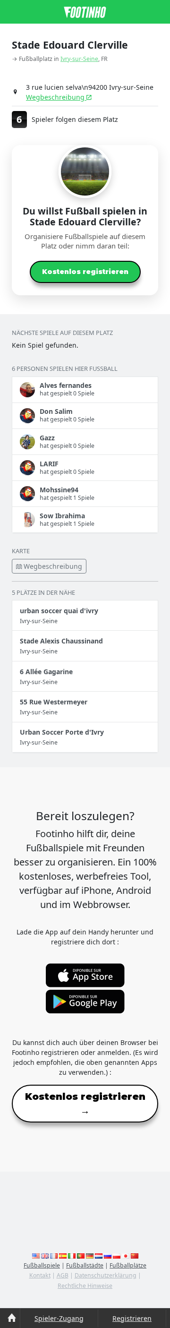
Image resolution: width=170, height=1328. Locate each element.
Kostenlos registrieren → (85, 1103)
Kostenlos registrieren (85, 271)
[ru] (107, 1255)
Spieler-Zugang (59, 1318)
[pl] (116, 1255)
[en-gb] (45, 1255)
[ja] (125, 1255)
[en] (36, 1255)
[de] (90, 1255)
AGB (62, 1275)
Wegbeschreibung (56, 97)
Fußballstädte (84, 1265)
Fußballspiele (42, 1265)
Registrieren (132, 1318)
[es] (63, 1255)
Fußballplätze (128, 1265)
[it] (72, 1255)
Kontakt (40, 1275)
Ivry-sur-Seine (79, 59)
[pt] (81, 1255)
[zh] (134, 1255)
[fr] (54, 1255)
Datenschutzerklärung (105, 1275)
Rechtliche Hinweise (85, 1286)
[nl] (98, 1255)
